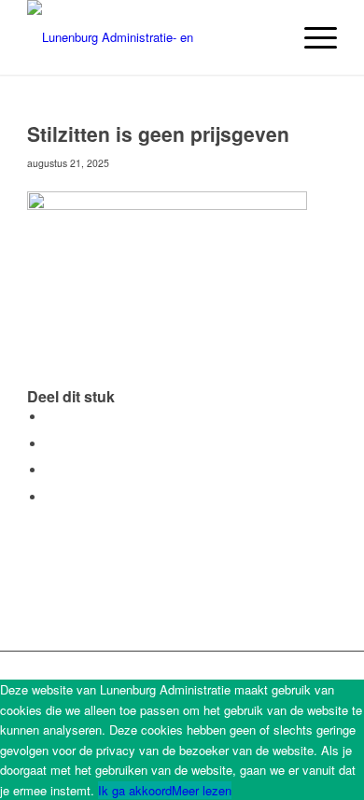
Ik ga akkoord (135, 790)
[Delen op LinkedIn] (50, 470)
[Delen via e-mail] (50, 497)
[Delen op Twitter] (50, 444)
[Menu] (311, 37)
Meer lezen (201, 790)
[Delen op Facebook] (50, 417)
